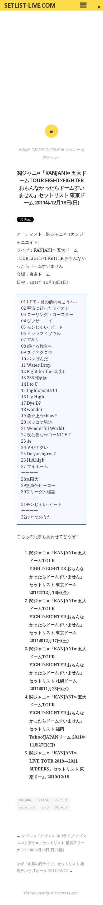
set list (43, 800)
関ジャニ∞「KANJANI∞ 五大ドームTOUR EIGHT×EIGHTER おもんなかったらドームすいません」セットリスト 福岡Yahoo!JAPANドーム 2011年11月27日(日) (57, 721)
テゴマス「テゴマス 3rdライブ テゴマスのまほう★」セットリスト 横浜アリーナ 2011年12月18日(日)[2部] (51, 842)
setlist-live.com (29, 5)
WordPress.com (65, 893)
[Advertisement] (51, 69)
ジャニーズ (74, 149)
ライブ (45, 807)
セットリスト (27, 807)
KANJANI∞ (25, 800)
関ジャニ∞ (51, 157)
